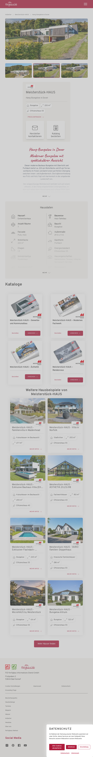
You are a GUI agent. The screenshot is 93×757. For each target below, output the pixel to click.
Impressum (75, 753)
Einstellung (84, 747)
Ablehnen (71, 747)
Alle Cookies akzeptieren (57, 747)
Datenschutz (65, 753)
